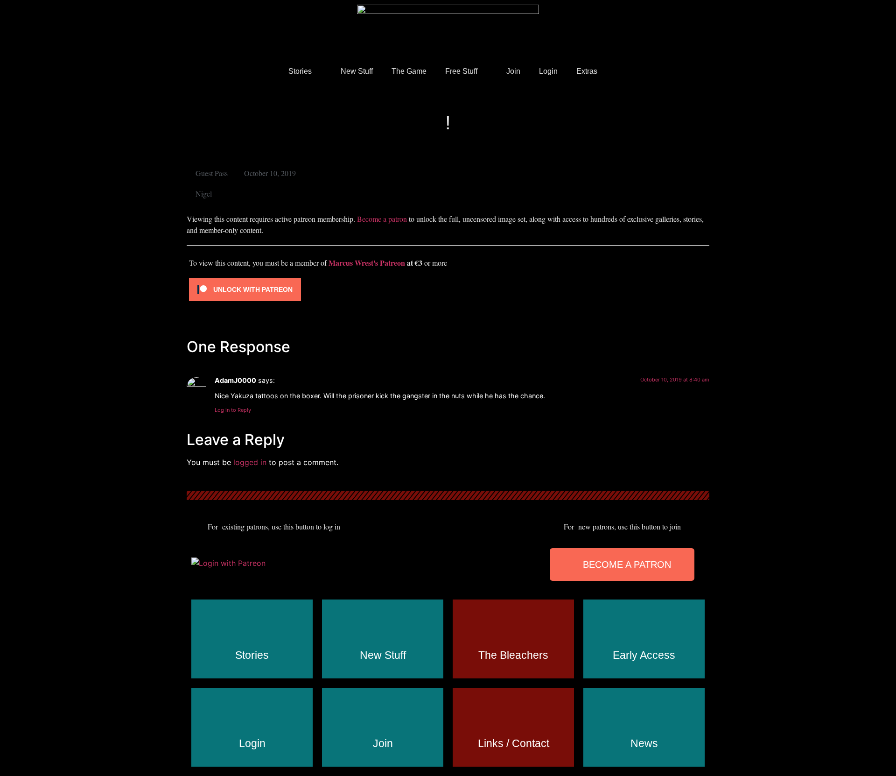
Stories (300, 71)
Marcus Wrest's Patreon (367, 262)
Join (513, 71)
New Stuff (357, 71)
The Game (409, 71)
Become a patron (382, 219)
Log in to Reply (233, 410)
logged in (249, 462)
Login (548, 71)
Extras (586, 71)
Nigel (204, 193)
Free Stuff (461, 71)
